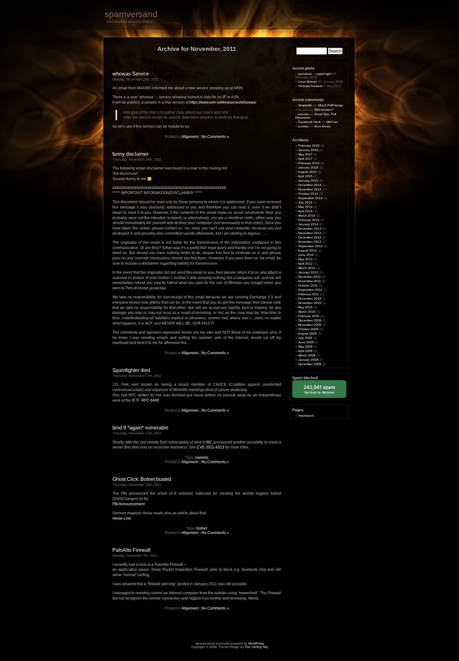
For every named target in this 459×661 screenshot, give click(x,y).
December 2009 (309, 320)
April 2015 (305, 176)
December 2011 (309, 276)
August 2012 (307, 250)
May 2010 (305, 307)
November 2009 (309, 324)
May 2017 (305, 154)
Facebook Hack (309, 122)
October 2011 (308, 285)
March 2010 (306, 311)
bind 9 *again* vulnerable (140, 427)
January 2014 (308, 224)
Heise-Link (121, 518)
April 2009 (305, 351)
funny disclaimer (130, 154)
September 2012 (310, 246)
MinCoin (332, 122)
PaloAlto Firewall (131, 550)
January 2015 (308, 180)
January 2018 (308, 150)
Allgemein (190, 137)
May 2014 (305, 206)
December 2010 (309, 298)
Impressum (306, 415)
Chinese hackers (310, 86)
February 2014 (308, 220)
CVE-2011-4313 (210, 447)
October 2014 (308, 193)
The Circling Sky (256, 647)
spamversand (131, 14)
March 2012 (306, 268)
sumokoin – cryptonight (315, 74)
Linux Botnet (307, 81)
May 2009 (305, 346)
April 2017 (305, 158)
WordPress (256, 643)
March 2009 (306, 355)
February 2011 (308, 294)
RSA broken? (323, 109)
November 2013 (309, 233)
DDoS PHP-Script (330, 105)
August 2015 (307, 172)
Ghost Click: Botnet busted (141, 479)
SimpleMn (305, 105)
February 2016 (308, 163)
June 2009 (306, 342)
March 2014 (306, 215)
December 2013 (309, 228)
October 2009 (308, 329)
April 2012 (305, 263)
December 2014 (309, 185)
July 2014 (305, 202)
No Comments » (215, 137)
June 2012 (306, 255)
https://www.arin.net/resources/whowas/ (223, 102)
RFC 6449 (150, 400)
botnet (201, 528)
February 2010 (308, 316)
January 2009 (308, 359)
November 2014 (309, 189)
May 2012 (305, 259)
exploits (201, 457)
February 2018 (308, 145)
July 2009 (305, 338)
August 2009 (307, 333)
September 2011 (310, 289)
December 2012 (309, 237)
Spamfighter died (131, 370)
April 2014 (305, 211)
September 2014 (310, 198)
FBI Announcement (128, 504)
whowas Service (130, 73)
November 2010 (309, 303)
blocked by (324, 391)
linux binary (322, 126)
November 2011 (309, 281)
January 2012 (308, 272)
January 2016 (308, 167)
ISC (209, 442)
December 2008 (309, 364)
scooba (303, 114)
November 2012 (309, 241)
